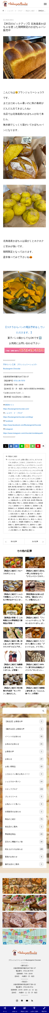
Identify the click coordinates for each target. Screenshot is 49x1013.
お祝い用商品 (10, 767)
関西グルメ (18, 527)
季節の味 (39, 500)
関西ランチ (17, 530)
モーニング (25, 479)
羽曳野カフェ (28, 522)
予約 (12, 481)
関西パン (35, 527)
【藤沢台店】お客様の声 (14, 729)
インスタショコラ (14, 460)
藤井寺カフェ (24, 525)
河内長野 (14, 516)
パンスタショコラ (35, 473)
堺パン (13, 492)
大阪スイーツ (29, 495)
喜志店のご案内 (11, 827)
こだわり (22, 462)
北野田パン (25, 484)
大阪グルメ (20, 495)
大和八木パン (36, 492)
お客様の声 (9, 751)
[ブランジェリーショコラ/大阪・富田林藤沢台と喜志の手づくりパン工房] (22, 4)
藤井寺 (17, 525)
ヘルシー (18, 479)
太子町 (24, 500)
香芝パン (32, 530)
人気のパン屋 (33, 481)
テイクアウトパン (26, 470)
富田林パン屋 (37, 506)
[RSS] (32, 1000)
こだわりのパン (31, 462)
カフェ (31, 460)
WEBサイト (9, 405)
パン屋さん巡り (25, 476)
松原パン (17, 514)
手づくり (11, 511)
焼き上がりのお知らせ (14, 849)
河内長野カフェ (22, 516)
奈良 (28, 500)
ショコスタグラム (18, 465)
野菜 (12, 527)
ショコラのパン (30, 465)
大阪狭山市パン (16, 500)
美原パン (15, 522)
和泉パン (32, 489)
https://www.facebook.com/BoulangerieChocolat (22, 425)
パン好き (11, 476)
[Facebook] (22, 1000)
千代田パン (34, 484)
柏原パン (24, 514)
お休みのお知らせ (12, 744)
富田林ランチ (12, 508)
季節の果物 (12, 503)
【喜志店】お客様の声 (14, 721)
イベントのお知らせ (13, 736)
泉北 (20, 519)
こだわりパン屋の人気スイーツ (17, 774)
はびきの (22, 473)
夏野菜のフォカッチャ (23, 492)
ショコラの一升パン (13, 782)
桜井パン (33, 514)
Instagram (9, 429)
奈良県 (33, 500)
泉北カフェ (26, 519)
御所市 (39, 508)
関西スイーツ (27, 527)
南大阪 (14, 487)
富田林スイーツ (19, 506)
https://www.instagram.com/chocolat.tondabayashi (23, 433)
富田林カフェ (33, 503)
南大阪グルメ (21, 487)
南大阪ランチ (15, 489)
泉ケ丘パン (14, 519)
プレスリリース (11, 797)
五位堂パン (18, 481)
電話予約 (25, 530)
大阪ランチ (19, 497)
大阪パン (38, 495)
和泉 (27, 489)
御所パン (33, 508)
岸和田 (27, 508)
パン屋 (17, 476)
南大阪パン (31, 487)
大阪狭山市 (27, 497)
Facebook (9, 421)
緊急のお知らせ (11, 857)
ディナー (15, 473)
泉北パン (34, 519)
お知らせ (8, 759)
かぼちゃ (15, 462)
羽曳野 (21, 522)
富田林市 (21, 508)
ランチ (32, 479)
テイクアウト (32, 468)
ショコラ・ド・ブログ (13, 413)
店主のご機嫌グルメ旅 (14, 842)
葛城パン (11, 525)
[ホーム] (3, 11)
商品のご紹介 (12, 456)
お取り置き (25, 460)
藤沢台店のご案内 (12, 864)
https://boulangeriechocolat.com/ (16, 409)
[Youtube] (27, 1000)
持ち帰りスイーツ (28, 511)
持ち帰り (18, 511)
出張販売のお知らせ (13, 812)
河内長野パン (33, 516)
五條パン (26, 481)
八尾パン (18, 484)
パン (27, 473)
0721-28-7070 (19, 381)
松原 (12, 514)
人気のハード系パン (13, 804)
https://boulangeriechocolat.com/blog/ (18, 417)
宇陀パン (20, 503)
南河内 (22, 489)
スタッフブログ (22, 468)
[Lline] (21, 446)
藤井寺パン (34, 525)
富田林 (25, 503)
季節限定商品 (10, 834)
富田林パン (28, 506)
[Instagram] (17, 1000)
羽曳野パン (37, 522)
